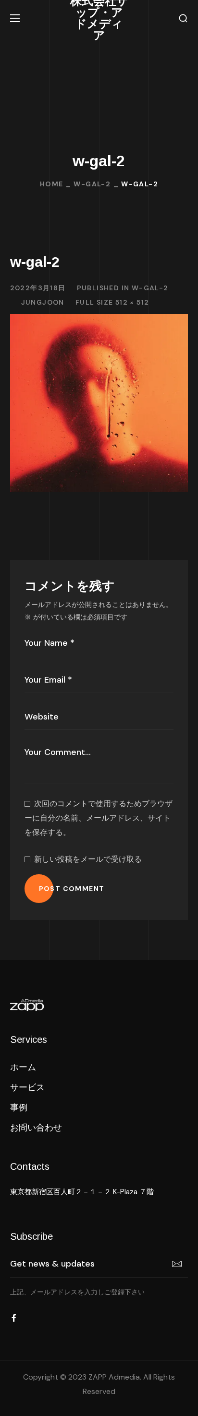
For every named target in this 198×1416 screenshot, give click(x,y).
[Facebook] (14, 1317)
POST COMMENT (72, 888)
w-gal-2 (92, 184)
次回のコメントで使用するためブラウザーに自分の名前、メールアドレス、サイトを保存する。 (99, 818)
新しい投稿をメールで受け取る (88, 859)
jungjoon (42, 302)
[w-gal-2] (99, 321)
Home (51, 184)
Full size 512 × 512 (112, 302)
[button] (183, 18)
